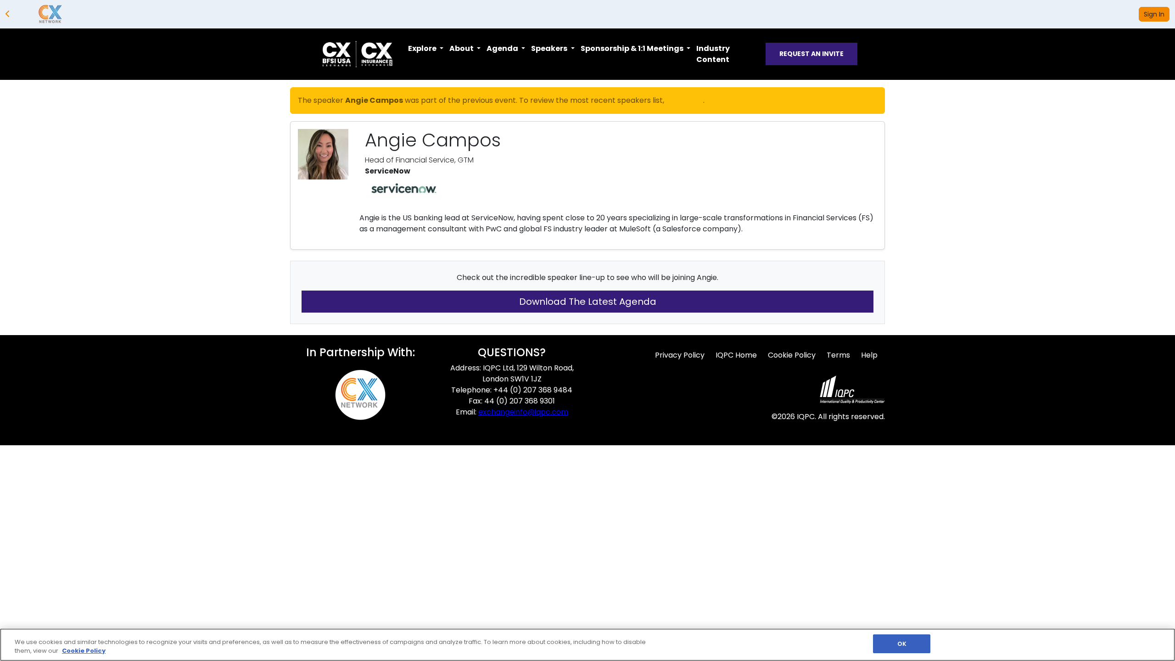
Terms (838, 355)
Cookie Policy (792, 355)
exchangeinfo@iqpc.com (523, 412)
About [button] (462, 48)
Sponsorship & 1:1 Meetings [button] (633, 48)
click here (684, 100)
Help (869, 355)
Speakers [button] (550, 48)
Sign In (1154, 14)
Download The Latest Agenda (587, 301)
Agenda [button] (503, 48)
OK (901, 643)
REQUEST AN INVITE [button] (811, 53)
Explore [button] (423, 48)
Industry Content (713, 54)
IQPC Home (736, 355)
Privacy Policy (680, 355)
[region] (587, 644)
